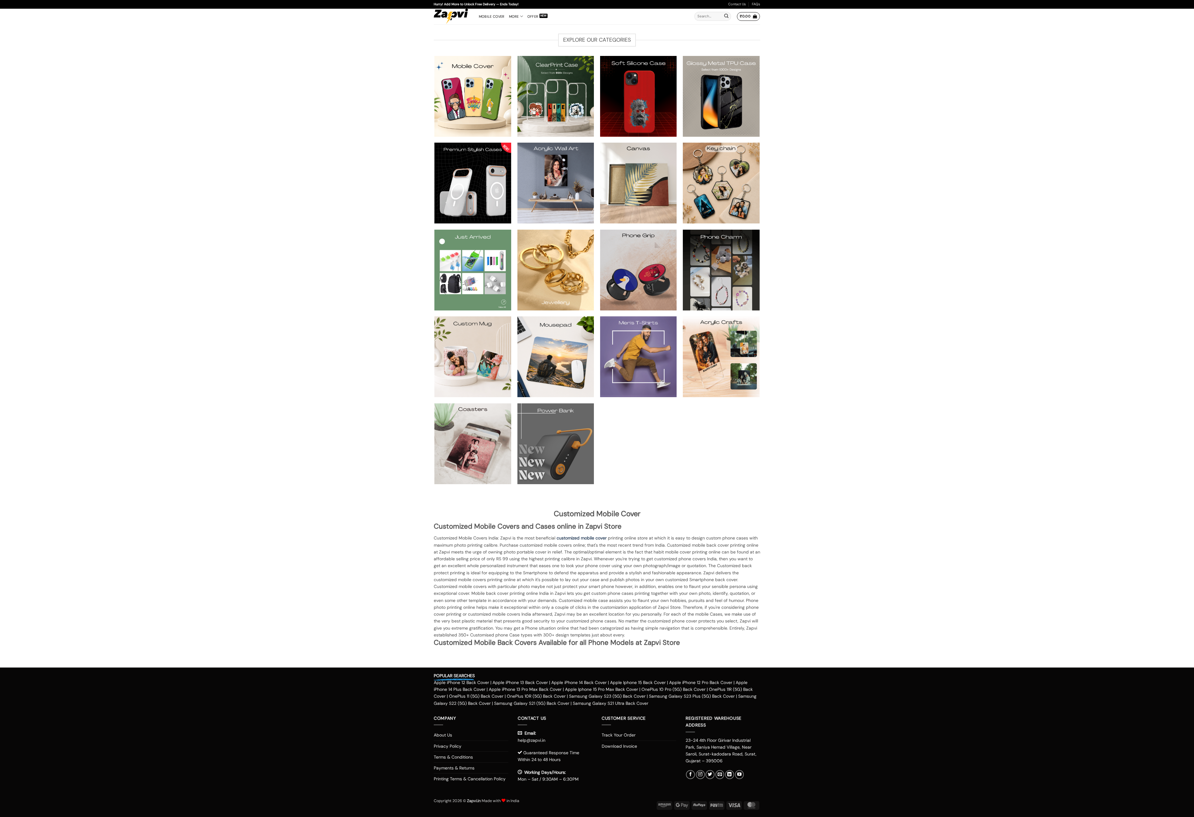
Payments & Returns (454, 768)
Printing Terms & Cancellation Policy (470, 779)
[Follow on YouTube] (739, 774)
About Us (443, 735)
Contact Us (737, 4)
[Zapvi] (452, 16)
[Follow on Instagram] (700, 774)
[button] (748, 16)
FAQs (756, 4)
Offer (532, 16)
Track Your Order (619, 735)
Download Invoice (619, 746)
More (514, 16)
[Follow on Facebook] (690, 774)
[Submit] (726, 16)
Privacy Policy (447, 746)
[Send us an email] (719, 774)
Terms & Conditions (453, 757)
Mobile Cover (492, 16)
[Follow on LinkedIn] (729, 774)
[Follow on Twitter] (710, 774)
